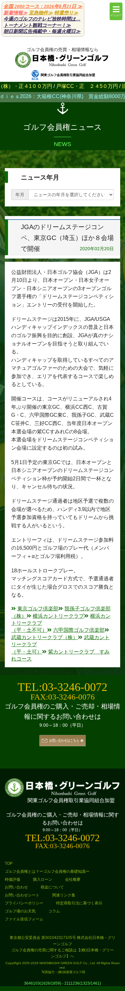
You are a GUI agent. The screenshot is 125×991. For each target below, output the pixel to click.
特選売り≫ (66, 12)
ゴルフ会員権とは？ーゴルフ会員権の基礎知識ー (47, 871)
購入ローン (42, 879)
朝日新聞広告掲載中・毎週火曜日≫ (42, 31)
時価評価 (12, 879)
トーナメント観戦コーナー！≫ (37, 25)
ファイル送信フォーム (24, 919)
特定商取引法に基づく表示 (79, 903)
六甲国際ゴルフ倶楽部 (78, 630)
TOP (9, 863)
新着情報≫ (16, 12)
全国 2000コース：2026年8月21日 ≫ (43, 6)
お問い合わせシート (22, 895)
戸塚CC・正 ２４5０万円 (76, 86)
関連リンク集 (63, 895)
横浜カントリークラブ (58, 616)
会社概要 (72, 879)
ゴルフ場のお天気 (20, 911)
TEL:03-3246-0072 (62, 687)
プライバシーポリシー (24, 903)
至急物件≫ (41, 12)
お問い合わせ (16, 887)
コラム (54, 911)
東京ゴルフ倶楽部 (37, 608)
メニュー (116, 15)
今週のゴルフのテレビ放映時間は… (42, 18)
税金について (52, 887)
